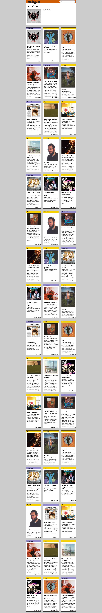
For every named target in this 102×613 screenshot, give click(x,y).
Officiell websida (46, 10)
